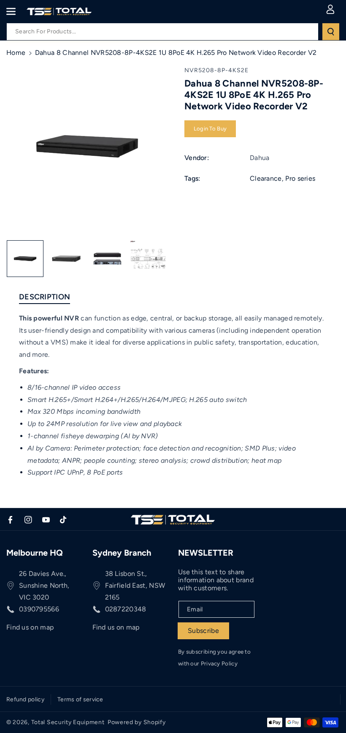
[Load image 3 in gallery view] (107, 258)
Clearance (266, 178)
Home (15, 53)
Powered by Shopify (137, 722)
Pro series (300, 178)
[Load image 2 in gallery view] (66, 258)
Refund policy (25, 699)
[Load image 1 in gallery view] (25, 258)
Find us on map (30, 627)
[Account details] (330, 9)
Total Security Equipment (68, 722)
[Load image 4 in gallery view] (148, 258)
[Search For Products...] (330, 31)
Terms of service (80, 699)
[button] (15, 11)
